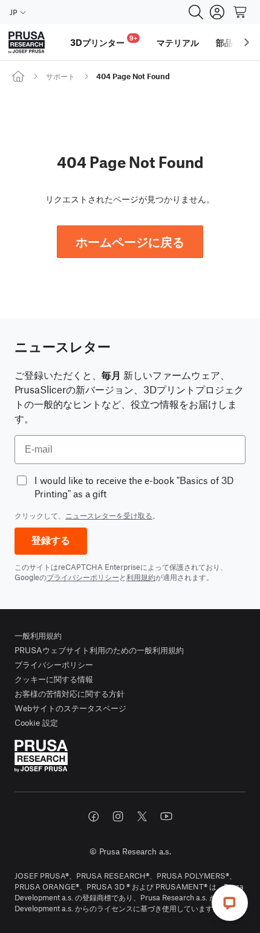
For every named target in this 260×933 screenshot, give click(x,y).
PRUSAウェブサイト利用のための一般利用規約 (99, 650)
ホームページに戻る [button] (130, 241)
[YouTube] (166, 816)
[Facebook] (93, 816)
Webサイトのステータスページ (70, 708)
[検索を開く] (196, 12)
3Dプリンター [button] (103, 41)
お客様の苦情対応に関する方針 (70, 693)
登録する (50, 540)
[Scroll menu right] (246, 42)
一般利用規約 (38, 635)
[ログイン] (217, 12)
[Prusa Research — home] (26, 42)
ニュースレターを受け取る (108, 515)
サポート (60, 76)
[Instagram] (118, 816)
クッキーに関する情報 (54, 679)
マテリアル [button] (178, 42)
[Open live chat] (230, 903)
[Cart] (241, 12)
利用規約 (140, 577)
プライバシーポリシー (83, 577)
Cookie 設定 (36, 722)
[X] (142, 816)
